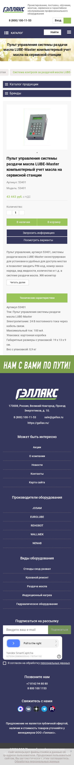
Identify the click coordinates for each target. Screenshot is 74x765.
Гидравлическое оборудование (37, 604)
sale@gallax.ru (53, 417)
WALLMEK (37, 534)
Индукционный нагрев (37, 595)
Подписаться (59, 629)
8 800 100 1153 (37, 688)
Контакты (37, 473)
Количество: (14, 206)
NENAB (37, 543)
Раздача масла (37, 586)
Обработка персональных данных (37, 761)
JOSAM (37, 508)
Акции (37, 447)
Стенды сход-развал (37, 568)
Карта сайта (37, 482)
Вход (58, 20)
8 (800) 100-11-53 (20, 20)
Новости (37, 464)
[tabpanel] (37, 127)
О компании (37, 456)
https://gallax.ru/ (38, 422)
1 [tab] (37, 153)
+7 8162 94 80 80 (37, 683)
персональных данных (55, 663)
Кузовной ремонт (37, 577)
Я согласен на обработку (39, 663)
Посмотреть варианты (38, 240)
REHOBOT (37, 525)
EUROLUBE (37, 516)
